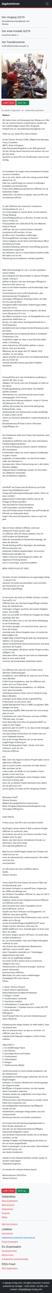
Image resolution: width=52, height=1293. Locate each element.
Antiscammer (7, 1209)
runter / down (8, 103)
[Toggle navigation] (47, 3)
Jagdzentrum (10, 3)
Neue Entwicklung (10, 1201)
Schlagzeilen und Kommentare (15, 1259)
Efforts (4, 1217)
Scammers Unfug (9, 1251)
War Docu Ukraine (10, 1224)
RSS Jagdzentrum (10, 1268)
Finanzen (6, 1213)
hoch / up (23, 103)
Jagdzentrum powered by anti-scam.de (18, 1237)
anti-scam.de (7, 1233)
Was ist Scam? (8, 1205)
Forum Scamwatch (10, 1242)
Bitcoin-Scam (7, 1255)
